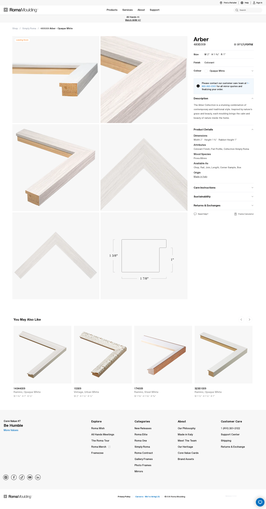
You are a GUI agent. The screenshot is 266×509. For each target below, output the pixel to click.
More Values (11, 430)
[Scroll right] (241, 319)
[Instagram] (6, 477)
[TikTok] (22, 477)
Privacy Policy (124, 496)
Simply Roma (29, 28)
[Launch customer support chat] (260, 502)
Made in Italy (200, 176)
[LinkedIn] (38, 477)
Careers (147, 496)
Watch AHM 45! (133, 20)
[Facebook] (14, 477)
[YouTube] (30, 477)
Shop (15, 28)
